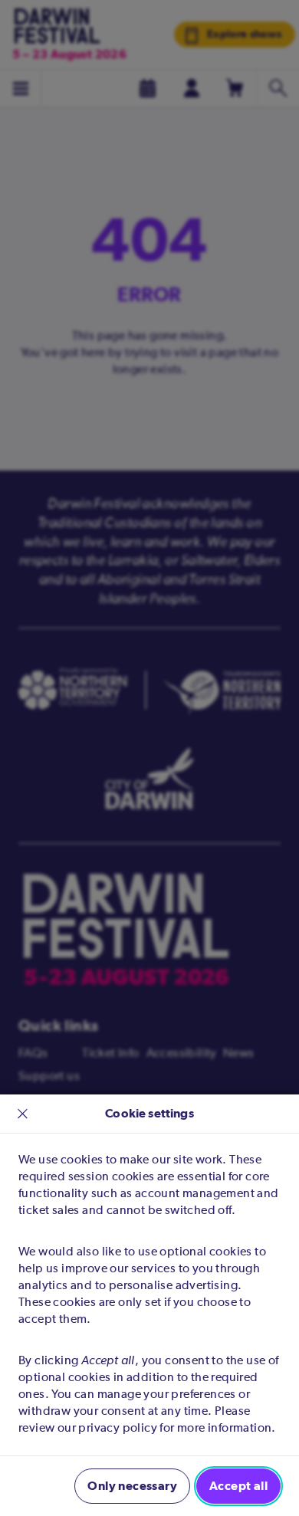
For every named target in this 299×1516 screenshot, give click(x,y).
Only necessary (132, 1485)
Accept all (238, 1485)
